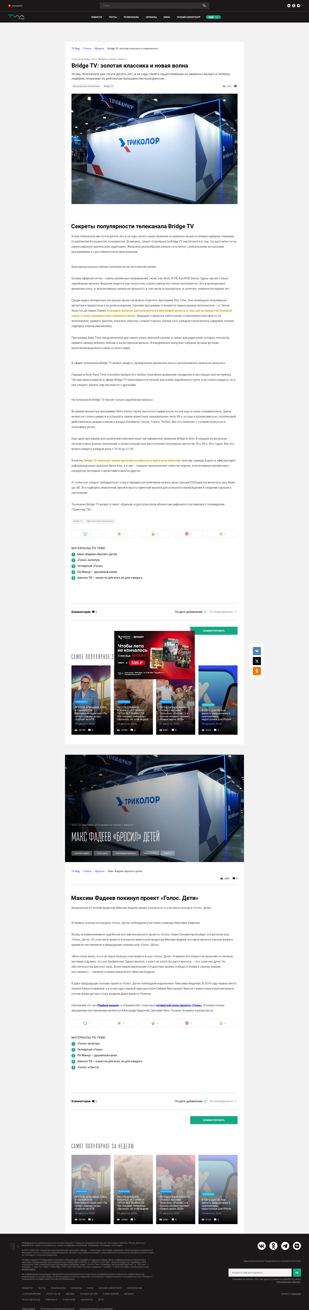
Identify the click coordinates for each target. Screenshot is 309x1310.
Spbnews (296, 1293)
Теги (100, 1299)
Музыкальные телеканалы (86, 86)
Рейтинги (51, 1299)
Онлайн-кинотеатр (110, 1288)
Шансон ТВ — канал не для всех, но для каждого (109, 577)
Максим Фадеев (82, 853)
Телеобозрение (31, 1294)
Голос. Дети (102, 853)
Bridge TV (108, 86)
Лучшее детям (89, 1294)
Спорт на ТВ (53, 1294)
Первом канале (108, 1005)
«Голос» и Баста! (88, 1067)
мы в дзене (17, 6)
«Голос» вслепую (88, 560)
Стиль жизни (111, 1294)
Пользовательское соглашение (96, 1308)
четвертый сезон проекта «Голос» (179, 1005)
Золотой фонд (31, 1299)
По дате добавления (188, 611)
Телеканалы (58, 1288)
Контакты (87, 1299)
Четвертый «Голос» (90, 566)
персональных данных (288, 1282)
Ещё (211, 17)
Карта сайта (28, 1308)
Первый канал (150, 853)
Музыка (129, 1294)
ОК (297, 1272)
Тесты (41, 1288)
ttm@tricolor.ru (28, 1269)
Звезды (70, 1294)
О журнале (68, 1299)
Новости (168, 853)
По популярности (221, 611)
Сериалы (76, 1288)
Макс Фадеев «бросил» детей (97, 554)
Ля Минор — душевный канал (97, 572)
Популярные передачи (126, 853)
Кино (90, 1288)
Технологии (134, 1288)
